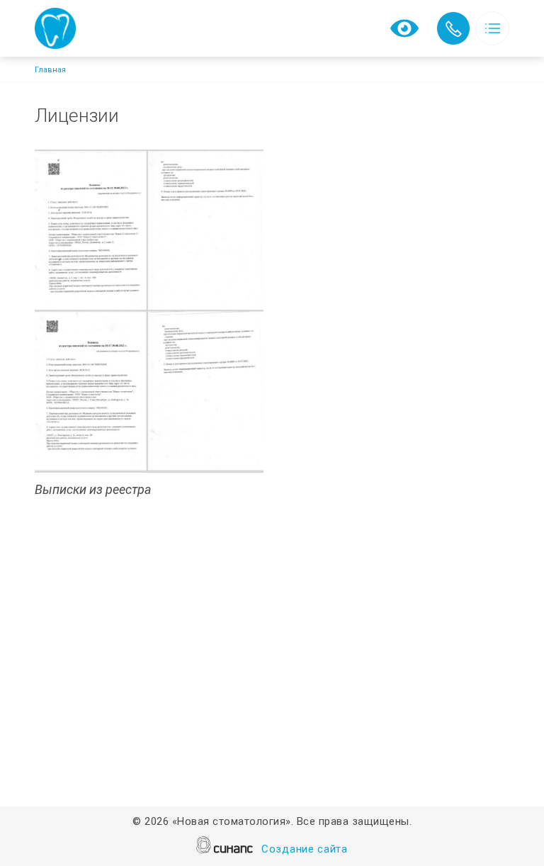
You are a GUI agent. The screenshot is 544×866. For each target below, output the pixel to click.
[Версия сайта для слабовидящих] (404, 27)
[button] (149, 311)
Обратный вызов (453, 28)
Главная (50, 69)
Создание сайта (304, 849)
